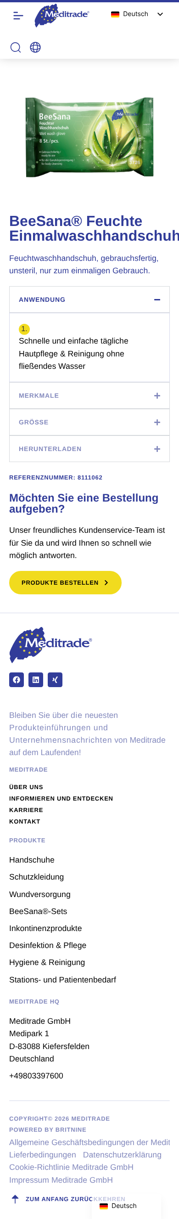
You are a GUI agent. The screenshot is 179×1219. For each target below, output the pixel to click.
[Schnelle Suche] (15, 47)
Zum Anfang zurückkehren (76, 1199)
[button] (35, 47)
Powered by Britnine (47, 1129)
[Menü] (18, 15)
